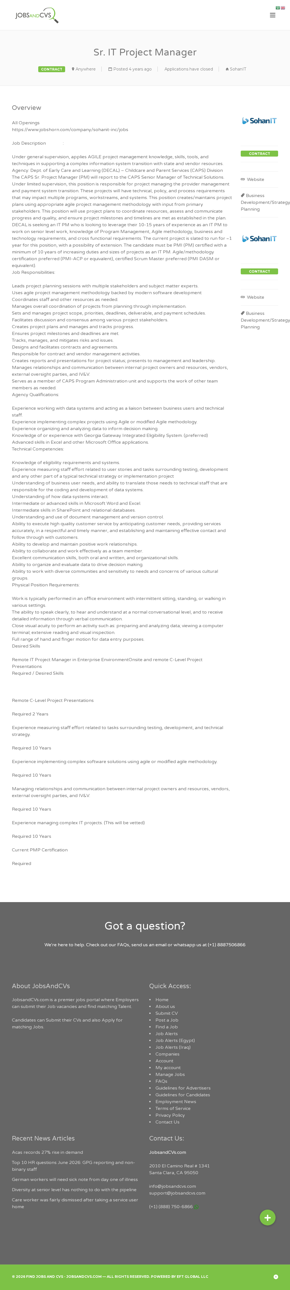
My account (168, 1068)
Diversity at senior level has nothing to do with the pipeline (74, 1190)
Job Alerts (166, 1034)
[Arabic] (278, 7)
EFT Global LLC (192, 1276)
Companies (167, 1054)
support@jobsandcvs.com (177, 1193)
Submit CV (166, 1013)
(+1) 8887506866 (227, 945)
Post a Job (166, 1020)
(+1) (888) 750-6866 (171, 1207)
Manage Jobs (170, 1074)
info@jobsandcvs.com (172, 1186)
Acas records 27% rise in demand (47, 1152)
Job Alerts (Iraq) (173, 1047)
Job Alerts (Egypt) (175, 1040)
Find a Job (166, 1027)
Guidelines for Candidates (182, 1095)
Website (255, 179)
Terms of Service (173, 1108)
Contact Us (167, 1122)
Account (164, 1061)
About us (165, 1006)
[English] (283, 7)
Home (162, 1000)
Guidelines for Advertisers (183, 1088)
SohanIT (238, 69)
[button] (268, 1215)
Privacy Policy (170, 1115)
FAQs (161, 1081)
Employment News (175, 1102)
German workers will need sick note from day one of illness (75, 1179)
